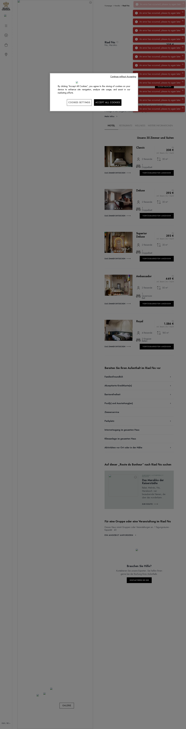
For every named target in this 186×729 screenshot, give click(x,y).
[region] (94, 92)
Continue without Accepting (123, 76)
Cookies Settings (79, 102)
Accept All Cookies (107, 102)
